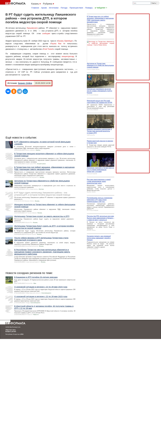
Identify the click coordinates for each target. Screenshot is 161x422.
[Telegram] (19, 91)
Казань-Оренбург (65, 41)
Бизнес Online (25, 83)
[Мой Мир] (25, 91)
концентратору (68, 56)
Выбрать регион (10, 331)
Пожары (89, 8)
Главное (35, 8)
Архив (44, 8)
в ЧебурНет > (101, 8)
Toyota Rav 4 (57, 44)
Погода (64, 8)
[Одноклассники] (13, 91)
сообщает (46, 33)
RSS (22, 334)
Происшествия (76, 8)
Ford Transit (48, 49)
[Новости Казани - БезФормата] (13, 2)
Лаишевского (32, 28)
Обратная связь (10, 330)
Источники (53, 8)
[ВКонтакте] (8, 91)
